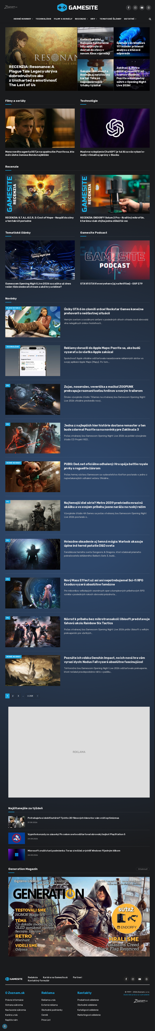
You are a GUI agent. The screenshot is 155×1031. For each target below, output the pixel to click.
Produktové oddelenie (88, 1000)
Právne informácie (14, 1000)
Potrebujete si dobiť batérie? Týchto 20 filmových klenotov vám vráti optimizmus (73, 818)
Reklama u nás (48, 1000)
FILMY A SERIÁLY (63, 19)
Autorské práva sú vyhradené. (137, 995)
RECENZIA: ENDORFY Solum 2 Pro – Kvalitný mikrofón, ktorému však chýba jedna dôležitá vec (112, 219)
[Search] (149, 19)
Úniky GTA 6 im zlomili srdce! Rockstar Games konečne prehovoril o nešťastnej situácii (103, 311)
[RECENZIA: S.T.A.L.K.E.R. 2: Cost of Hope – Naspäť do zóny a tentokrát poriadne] (40, 194)
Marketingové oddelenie (89, 1015)
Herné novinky (13, 463)
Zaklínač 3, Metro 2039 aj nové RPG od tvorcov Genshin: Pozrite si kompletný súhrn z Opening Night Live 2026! (131, 76)
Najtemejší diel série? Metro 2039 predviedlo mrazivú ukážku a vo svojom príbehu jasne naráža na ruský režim (105, 505)
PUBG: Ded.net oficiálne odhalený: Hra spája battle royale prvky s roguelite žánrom (106, 466)
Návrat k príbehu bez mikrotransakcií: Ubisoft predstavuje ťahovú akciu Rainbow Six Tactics (107, 621)
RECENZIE (80, 19)
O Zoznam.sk (15, 993)
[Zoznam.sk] (142, 1002)
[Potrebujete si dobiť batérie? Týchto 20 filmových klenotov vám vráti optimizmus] (16, 822)
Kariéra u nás (11, 1015)
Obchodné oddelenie (87, 1005)
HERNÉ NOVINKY (22, 19)
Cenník (44, 1015)
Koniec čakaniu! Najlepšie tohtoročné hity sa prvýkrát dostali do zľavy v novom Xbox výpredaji (95, 46)
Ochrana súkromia (14, 1005)
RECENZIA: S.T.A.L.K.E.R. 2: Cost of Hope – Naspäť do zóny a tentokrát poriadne (39, 219)
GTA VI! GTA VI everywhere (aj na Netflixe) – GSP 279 (111, 283)
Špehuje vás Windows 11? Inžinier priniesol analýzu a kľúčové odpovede (131, 48)
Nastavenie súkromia (15, 1010)
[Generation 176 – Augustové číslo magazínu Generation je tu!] (79, 916)
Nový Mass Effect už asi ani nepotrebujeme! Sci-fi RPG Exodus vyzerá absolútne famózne (103, 582)
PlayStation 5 (13, 308)
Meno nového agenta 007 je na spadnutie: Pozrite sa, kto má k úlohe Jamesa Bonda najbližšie (39, 153)
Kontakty (85, 993)
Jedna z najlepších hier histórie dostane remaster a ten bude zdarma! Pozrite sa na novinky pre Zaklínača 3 (105, 427)
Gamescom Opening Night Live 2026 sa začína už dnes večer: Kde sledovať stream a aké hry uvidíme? (38, 285)
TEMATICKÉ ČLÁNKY (110, 19)
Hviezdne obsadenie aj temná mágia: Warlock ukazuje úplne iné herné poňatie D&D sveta (103, 543)
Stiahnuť (142, 869)
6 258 (30, 696)
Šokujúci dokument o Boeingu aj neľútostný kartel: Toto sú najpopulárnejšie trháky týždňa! (95, 78)
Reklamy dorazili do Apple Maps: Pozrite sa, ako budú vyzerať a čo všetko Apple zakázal (102, 350)
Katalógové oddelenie (88, 1010)
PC (8, 386)
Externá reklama (49, 1005)
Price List (46, 1020)
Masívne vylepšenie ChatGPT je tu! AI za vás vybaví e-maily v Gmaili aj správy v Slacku (112, 153)
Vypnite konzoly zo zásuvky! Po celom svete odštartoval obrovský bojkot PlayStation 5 (76, 834)
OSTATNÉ (129, 19)
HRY (93, 19)
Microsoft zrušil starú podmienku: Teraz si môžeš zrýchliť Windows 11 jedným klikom (74, 850)
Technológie (13, 347)
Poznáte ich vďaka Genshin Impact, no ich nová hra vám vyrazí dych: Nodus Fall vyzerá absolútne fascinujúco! (104, 660)
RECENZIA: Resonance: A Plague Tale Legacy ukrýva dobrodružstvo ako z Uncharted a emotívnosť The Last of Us (33, 75)
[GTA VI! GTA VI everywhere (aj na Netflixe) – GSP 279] (115, 259)
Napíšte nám (11, 1020)
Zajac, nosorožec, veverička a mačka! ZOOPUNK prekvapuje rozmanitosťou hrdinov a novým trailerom (103, 389)
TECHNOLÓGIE (43, 19)
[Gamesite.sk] (77, 7)
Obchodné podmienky (52, 1010)
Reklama (47, 993)
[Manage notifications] (4, 1026)
